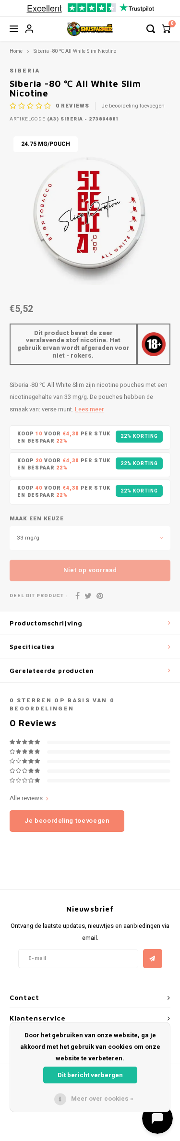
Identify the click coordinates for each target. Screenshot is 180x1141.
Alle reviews (26, 798)
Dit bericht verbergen (90, 1075)
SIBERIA (25, 71)
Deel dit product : (38, 596)
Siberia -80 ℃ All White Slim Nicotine (75, 51)
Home (16, 51)
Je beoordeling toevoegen (133, 106)
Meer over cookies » (102, 1098)
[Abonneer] (152, 958)
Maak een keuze (37, 519)
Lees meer (89, 409)
